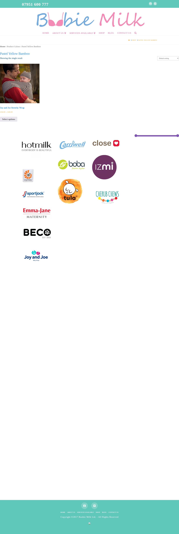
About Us (71, 512)
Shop (98, 512)
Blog (104, 512)
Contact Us (113, 512)
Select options (8, 119)
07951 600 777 (35, 4)
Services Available (85, 512)
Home (2, 46)
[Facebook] (150, 4)
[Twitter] (155, 4)
